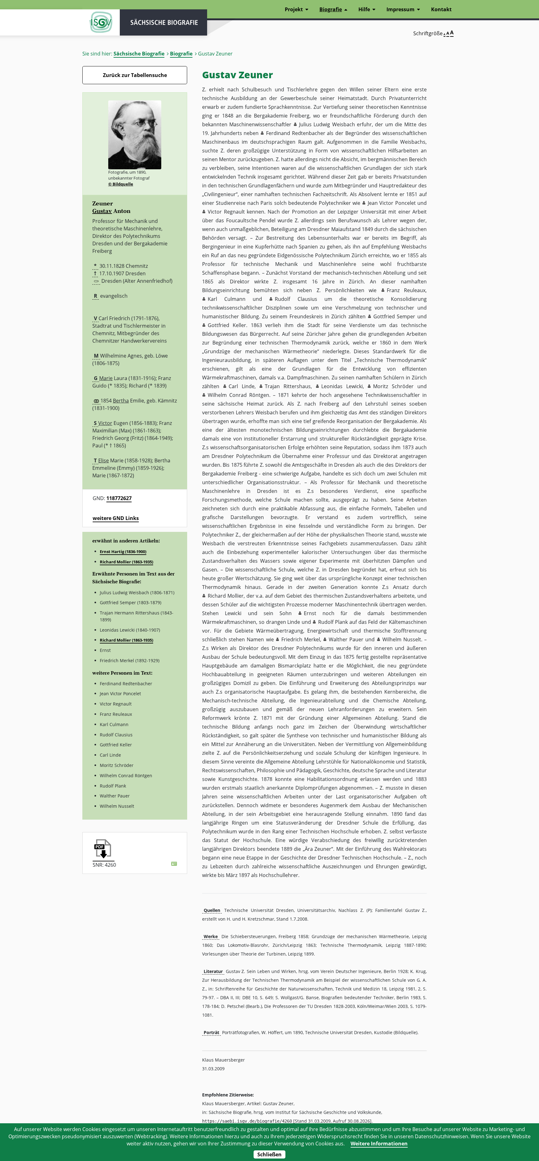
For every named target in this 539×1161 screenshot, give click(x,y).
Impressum (400, 9)
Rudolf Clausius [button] (296, 299)
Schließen (269, 1154)
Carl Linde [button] (242, 386)
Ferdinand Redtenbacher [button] (295, 133)
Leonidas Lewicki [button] (342, 386)
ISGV (101, 22)
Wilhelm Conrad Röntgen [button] (238, 395)
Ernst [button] (310, 613)
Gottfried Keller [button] (227, 325)
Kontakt (441, 9)
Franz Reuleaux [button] (406, 290)
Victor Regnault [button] (226, 211)
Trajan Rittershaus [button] (288, 386)
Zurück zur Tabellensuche (135, 75)
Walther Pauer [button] (346, 639)
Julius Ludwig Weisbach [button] (327, 124)
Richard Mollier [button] (226, 595)
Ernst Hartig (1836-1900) (123, 551)
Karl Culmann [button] (226, 299)
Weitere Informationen (379, 1143)
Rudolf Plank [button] (333, 622)
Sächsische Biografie (139, 53)
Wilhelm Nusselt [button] (401, 639)
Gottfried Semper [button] (394, 316)
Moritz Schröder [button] (393, 386)
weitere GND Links (116, 518)
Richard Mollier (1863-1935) (126, 562)
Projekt (294, 9)
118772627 (119, 498)
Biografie (181, 53)
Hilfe (364, 9)
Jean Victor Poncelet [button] (392, 203)
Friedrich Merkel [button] (300, 639)
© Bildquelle (120, 184)
